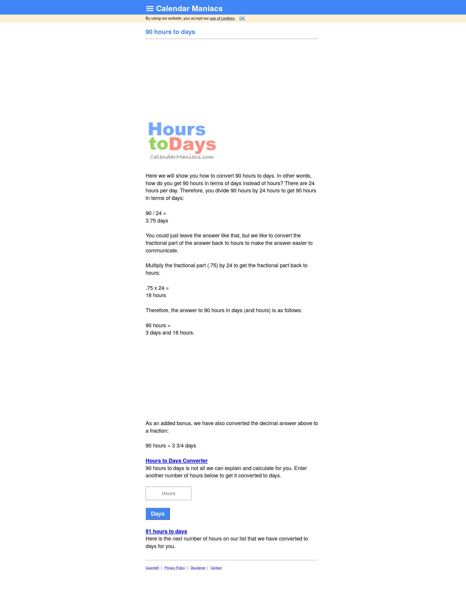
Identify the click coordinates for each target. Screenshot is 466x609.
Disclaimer (198, 567)
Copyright (152, 567)
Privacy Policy (175, 567)
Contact (216, 567)
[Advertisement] (232, 76)
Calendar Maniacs (189, 8)
